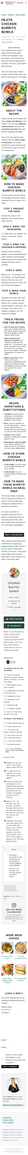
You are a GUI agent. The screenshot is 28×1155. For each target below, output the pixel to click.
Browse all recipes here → (13, 1105)
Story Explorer (8, 1122)
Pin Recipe (15, 626)
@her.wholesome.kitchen (12, 917)
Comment (5, 1013)
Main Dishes (20, 15)
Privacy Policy (8, 1120)
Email (4, 1047)
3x (14, 662)
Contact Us (7, 1117)
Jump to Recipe (14, 47)
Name (4, 1040)
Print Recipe (15, 619)
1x (8, 662)
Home (3, 15)
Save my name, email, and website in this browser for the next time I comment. (15, 1059)
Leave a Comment (7, 42)
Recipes (11, 15)
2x (11, 662)
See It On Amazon (14, 535)
